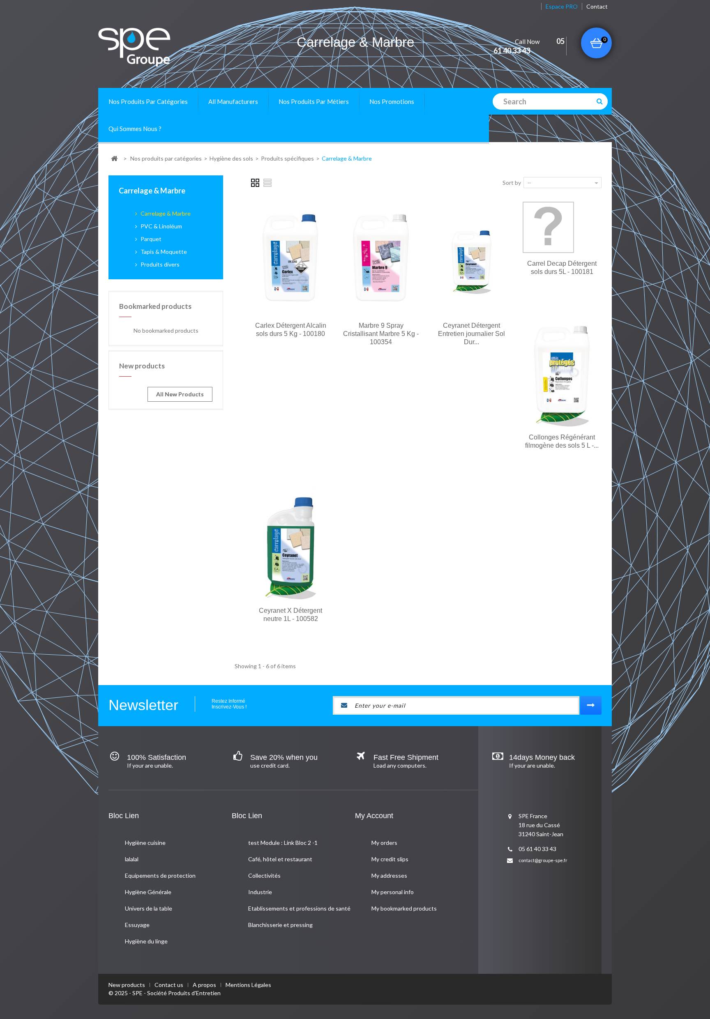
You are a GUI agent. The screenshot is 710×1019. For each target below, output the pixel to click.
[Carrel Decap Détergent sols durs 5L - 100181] (548, 227)
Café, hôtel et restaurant (280, 859)
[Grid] (255, 182)
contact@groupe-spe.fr (543, 860)
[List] (267, 182)
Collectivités (264, 875)
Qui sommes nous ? (134, 128)
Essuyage (137, 924)
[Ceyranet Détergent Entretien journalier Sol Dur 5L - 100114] (471, 258)
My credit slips (389, 859)
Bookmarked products (155, 306)
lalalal (131, 859)
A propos (205, 984)
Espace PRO (562, 6)
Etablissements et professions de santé (299, 908)
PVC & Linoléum (160, 226)
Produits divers (159, 264)
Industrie (260, 891)
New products (142, 365)
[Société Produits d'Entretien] (148, 47)
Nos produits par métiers (314, 101)
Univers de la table (148, 908)
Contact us (169, 984)
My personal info (392, 891)
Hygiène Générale (148, 891)
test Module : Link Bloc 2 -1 (283, 842)
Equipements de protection (160, 875)
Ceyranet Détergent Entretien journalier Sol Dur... (471, 333)
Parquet (150, 238)
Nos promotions (391, 101)
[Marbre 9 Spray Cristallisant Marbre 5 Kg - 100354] (380, 258)
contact (597, 6)
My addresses (389, 875)
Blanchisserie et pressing (280, 924)
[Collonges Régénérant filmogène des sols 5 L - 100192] (562, 370)
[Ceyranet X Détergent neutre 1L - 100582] (290, 543)
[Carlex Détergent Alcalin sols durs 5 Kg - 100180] (290, 258)
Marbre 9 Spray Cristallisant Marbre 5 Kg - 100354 (381, 333)
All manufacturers (233, 101)
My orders (384, 842)
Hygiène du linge (146, 941)
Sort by (512, 182)
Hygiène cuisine (145, 842)
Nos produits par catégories (148, 101)
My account (374, 816)
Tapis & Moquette (163, 251)
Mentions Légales (248, 984)
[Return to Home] (114, 159)
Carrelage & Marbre (165, 213)
